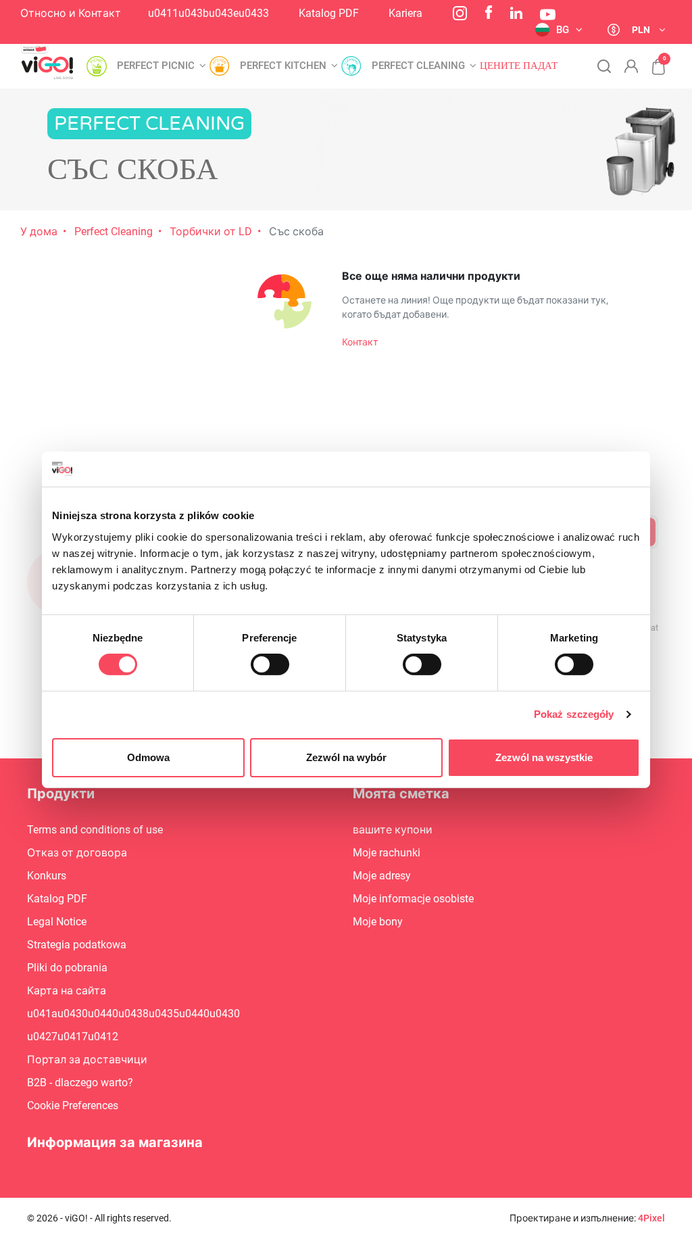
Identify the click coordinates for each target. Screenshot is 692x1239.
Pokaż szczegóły (574, 714)
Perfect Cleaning (113, 231)
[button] (651, 59)
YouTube (547, 14)
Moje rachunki (386, 852)
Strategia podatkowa (76, 944)
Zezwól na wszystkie (544, 757)
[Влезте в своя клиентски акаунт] (631, 66)
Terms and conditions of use (95, 829)
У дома (38, 231)
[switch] (270, 664)
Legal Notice (56, 921)
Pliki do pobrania (67, 967)
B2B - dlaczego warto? (80, 1082)
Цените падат (519, 66)
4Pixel (651, 1218)
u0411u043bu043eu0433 (208, 13)
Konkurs (46, 875)
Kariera (405, 13)
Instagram (460, 13)
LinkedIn (516, 13)
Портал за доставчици (87, 1059)
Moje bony (378, 921)
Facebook (488, 12)
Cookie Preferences (72, 1105)
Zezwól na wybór (346, 757)
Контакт (360, 342)
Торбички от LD (211, 231)
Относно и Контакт (70, 13)
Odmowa (148, 757)
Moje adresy (382, 875)
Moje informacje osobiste (413, 898)
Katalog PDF (329, 13)
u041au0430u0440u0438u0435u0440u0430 (133, 1013)
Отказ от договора (77, 852)
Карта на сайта (66, 990)
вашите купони (392, 829)
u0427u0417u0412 (72, 1036)
